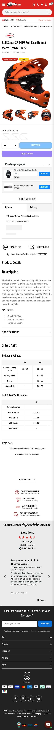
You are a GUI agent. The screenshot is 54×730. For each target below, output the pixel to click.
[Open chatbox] (48, 724)
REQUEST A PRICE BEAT (27, 199)
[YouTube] (39, 699)
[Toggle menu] (3, 4)
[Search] (48, 12)
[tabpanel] (27, 392)
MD (15, 137)
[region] (27, 577)
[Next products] (49, 164)
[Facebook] (15, 699)
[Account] (46, 5)
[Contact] (38, 5)
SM (6, 137)
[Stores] (42, 5)
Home (5, 26)
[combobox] (27, 12)
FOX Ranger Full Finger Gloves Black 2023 (25, 170)
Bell (8, 52)
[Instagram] (23, 699)
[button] (27, 454)
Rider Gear (16, 26)
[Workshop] (34, 5)
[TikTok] (31, 699)
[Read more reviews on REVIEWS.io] (27, 549)
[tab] (9, 346)
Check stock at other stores (17, 221)
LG (24, 137)
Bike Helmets (30, 26)
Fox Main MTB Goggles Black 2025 (23, 186)
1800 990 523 (42, 254)
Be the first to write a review (27, 454)
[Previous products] (43, 164)
